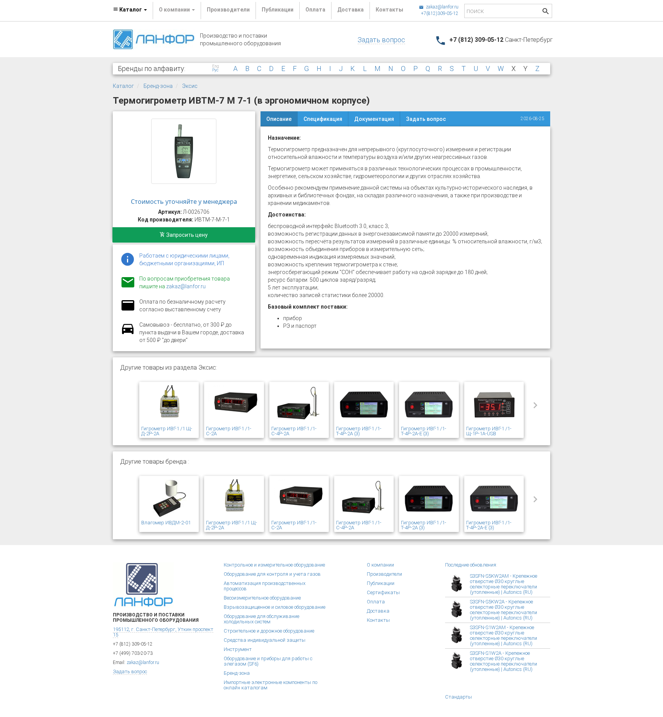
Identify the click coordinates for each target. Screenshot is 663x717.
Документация (374, 119)
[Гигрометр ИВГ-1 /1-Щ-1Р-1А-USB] (494, 405)
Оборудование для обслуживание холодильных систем (261, 618)
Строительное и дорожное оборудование (269, 631)
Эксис (190, 86)
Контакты (389, 10)
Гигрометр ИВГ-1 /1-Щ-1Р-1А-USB (488, 431)
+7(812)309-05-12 (439, 13)
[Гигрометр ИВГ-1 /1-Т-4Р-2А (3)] (364, 405)
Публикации (278, 10)
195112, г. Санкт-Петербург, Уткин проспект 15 (163, 632)
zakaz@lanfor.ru (441, 7)
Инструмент (238, 649)
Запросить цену (186, 235)
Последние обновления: (471, 565)
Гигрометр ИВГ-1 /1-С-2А (228, 431)
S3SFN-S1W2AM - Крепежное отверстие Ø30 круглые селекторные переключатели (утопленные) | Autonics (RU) (503, 635)
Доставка (350, 10)
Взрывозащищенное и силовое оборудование (274, 607)
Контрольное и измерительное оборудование (274, 565)
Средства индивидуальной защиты (264, 640)
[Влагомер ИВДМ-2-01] (169, 499)
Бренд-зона (158, 86)
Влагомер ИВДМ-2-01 (166, 522)
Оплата (315, 10)
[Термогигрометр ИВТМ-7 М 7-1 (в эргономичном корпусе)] (183, 151)
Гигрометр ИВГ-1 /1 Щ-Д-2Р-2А (166, 431)
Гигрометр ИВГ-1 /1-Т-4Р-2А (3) (358, 431)
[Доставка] (127, 333)
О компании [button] (175, 10)
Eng (215, 66)
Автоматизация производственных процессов (264, 585)
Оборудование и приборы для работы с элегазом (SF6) (268, 661)
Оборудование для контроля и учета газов (272, 574)
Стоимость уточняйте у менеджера (184, 201)
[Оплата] (127, 310)
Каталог (123, 86)
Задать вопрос (381, 40)
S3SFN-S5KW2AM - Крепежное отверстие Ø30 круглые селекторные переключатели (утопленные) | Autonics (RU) (503, 584)
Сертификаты (383, 592)
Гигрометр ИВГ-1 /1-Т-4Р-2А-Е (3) (423, 431)
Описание (279, 119)
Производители (228, 10)
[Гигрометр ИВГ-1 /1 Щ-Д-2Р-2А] (169, 405)
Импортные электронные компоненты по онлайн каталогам (270, 685)
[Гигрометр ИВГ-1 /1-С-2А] (234, 405)
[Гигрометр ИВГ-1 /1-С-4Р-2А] (299, 405)
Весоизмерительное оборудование (262, 598)
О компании (380, 565)
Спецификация (322, 119)
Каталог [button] (130, 10)
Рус (215, 70)
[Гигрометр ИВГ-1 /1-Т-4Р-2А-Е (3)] (429, 405)
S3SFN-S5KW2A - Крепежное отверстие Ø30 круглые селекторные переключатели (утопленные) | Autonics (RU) (503, 610)
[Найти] (545, 12)
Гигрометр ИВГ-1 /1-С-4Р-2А (294, 431)
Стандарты (458, 697)
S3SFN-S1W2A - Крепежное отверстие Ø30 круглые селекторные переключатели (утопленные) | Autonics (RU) (503, 661)
